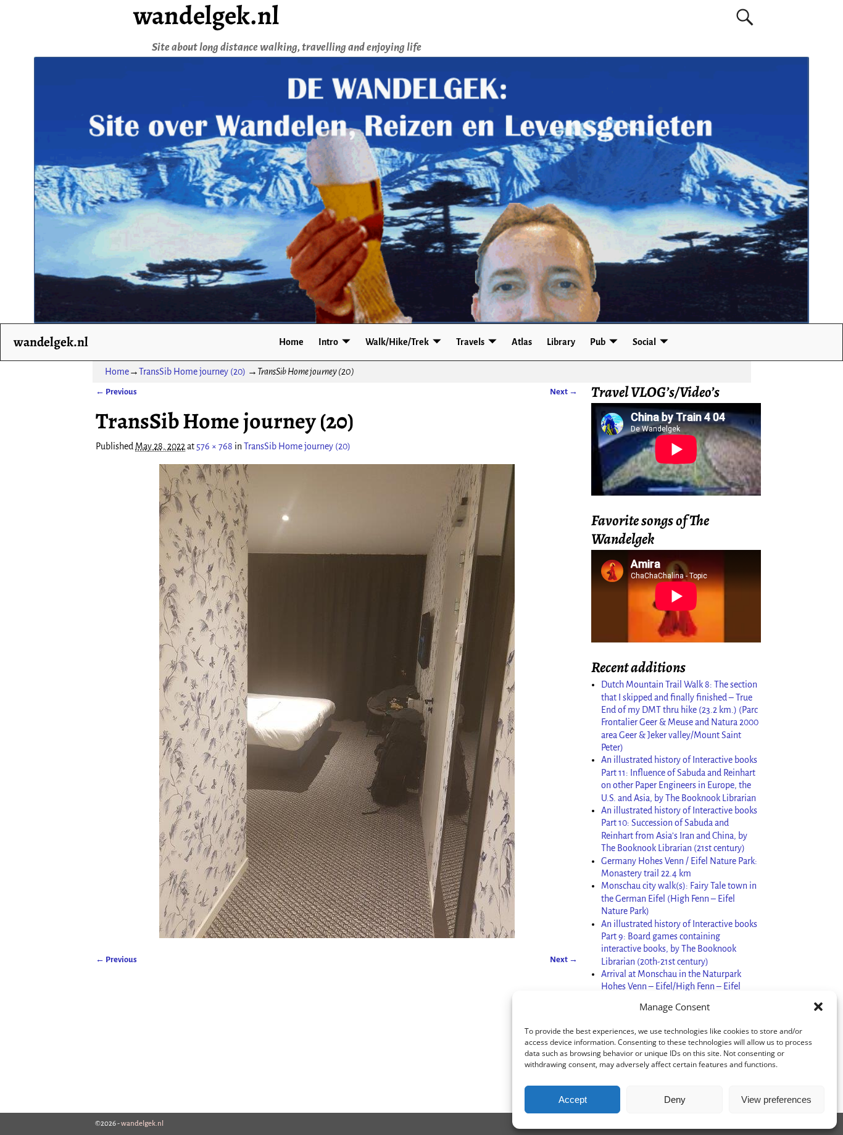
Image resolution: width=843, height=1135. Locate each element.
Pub (597, 342)
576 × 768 (214, 446)
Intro (328, 342)
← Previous (116, 391)
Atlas (522, 342)
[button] (818, 1006)
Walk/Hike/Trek (397, 342)
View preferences (776, 1099)
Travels (470, 342)
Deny (675, 1099)
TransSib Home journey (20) (192, 371)
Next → (564, 391)
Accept (573, 1099)
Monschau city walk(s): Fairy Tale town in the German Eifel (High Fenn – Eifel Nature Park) (679, 898)
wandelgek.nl (51, 342)
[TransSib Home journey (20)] (337, 701)
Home (291, 342)
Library (561, 342)
